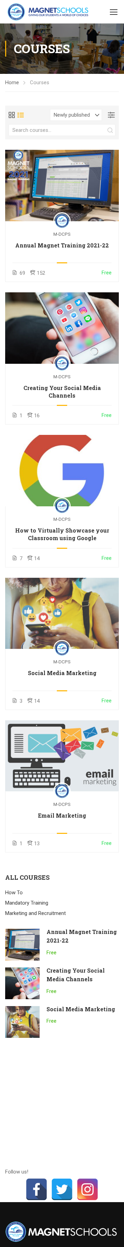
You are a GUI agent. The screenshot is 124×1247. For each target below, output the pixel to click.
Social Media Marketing (62, 672)
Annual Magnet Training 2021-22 (62, 245)
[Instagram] (87, 1189)
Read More (62, 185)
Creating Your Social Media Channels (62, 391)
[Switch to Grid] (12, 115)
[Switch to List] (21, 115)
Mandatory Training (26, 903)
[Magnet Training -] (49, 12)
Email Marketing (62, 815)
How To (14, 892)
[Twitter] (62, 1189)
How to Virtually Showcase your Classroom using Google (62, 534)
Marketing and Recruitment (35, 913)
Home (12, 82)
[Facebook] (36, 1189)
